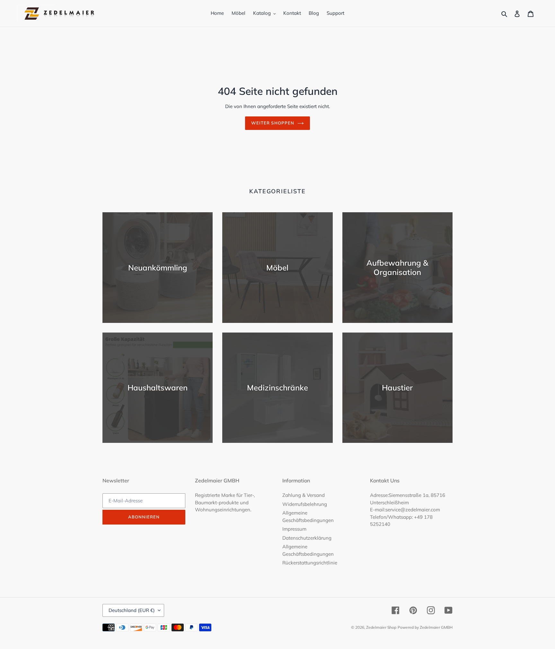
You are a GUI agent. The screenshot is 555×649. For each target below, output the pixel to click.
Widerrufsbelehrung (304, 504)
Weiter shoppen (272, 122)
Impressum (294, 529)
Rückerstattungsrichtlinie (309, 563)
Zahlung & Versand (303, 495)
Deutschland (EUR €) (132, 610)
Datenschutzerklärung (306, 538)
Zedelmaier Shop (381, 627)
